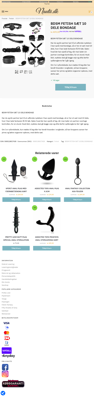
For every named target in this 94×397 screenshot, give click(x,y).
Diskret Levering (8, 264)
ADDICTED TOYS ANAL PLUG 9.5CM (47, 190)
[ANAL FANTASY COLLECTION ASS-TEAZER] (77, 171)
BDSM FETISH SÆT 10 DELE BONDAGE (79, 141)
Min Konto (6, 282)
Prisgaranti (6, 270)
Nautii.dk (47, 11)
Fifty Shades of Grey (9, 308)
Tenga (4, 299)
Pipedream (6, 296)
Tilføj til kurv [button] (16, 200)
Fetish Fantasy (7, 305)
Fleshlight (5, 302)
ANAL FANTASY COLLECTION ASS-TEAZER (77, 190)
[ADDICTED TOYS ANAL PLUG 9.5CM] (46, 171)
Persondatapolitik (8, 276)
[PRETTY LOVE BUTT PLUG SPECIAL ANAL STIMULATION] (16, 219)
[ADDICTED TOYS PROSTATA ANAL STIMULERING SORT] (46, 219)
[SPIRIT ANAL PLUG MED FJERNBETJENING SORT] (16, 171)
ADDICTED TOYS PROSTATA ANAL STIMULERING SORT (47, 238)
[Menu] (3, 12)
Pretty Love (6, 293)
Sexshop (5, 285)
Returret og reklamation (11, 273)
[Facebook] (47, 367)
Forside (4, 18)
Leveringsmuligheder (10, 267)
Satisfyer (5, 311)
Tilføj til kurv (71, 87)
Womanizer (6, 314)
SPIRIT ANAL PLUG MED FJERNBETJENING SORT (16, 190)
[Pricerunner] (47, 384)
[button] (42, 25)
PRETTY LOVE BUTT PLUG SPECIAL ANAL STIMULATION (16, 238)
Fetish (11, 18)
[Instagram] (47, 374)
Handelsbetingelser (9, 279)
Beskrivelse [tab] (47, 106)
